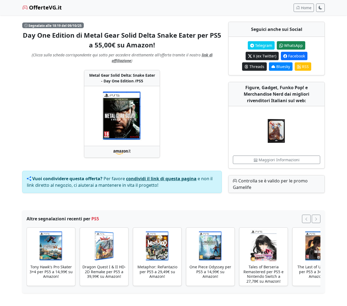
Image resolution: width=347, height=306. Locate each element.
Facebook (296, 56)
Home (305, 7)
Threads (256, 66)
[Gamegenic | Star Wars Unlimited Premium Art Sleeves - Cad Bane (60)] (276, 131)
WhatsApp (293, 45)
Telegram (263, 45)
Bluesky (282, 66)
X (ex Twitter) (264, 56)
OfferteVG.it (45, 7)
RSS (305, 66)
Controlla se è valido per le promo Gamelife (270, 184)
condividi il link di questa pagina (161, 179)
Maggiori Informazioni (279, 159)
